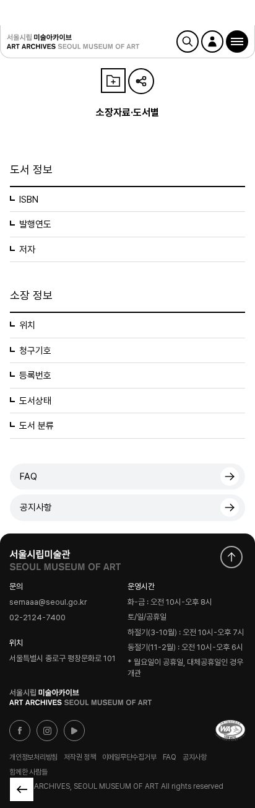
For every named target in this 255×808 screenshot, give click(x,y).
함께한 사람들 (28, 772)
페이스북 (20, 730)
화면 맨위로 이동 (231, 557)
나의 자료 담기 (113, 80)
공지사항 (36, 507)
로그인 (212, 41)
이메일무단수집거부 (129, 757)
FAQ (28, 476)
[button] (237, 41)
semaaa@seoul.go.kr (48, 602)
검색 (187, 41)
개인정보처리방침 (33, 757)
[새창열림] (65, 557)
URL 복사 (141, 81)
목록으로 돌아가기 (21, 789)
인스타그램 (47, 730)
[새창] (230, 730)
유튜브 (74, 730)
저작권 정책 (80, 757)
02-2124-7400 (37, 617)
